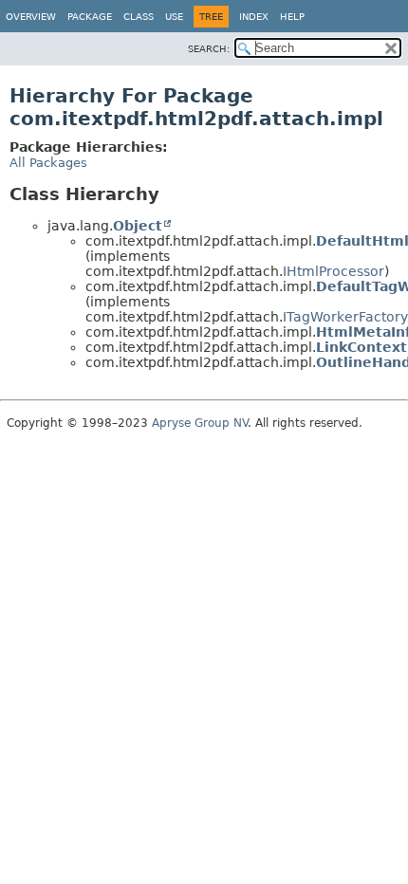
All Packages (48, 163)
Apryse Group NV (200, 423)
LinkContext (361, 347)
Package (89, 16)
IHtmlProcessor (333, 271)
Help (292, 16)
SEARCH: (209, 49)
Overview (31, 16)
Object (137, 225)
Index (254, 16)
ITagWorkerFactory (345, 316)
